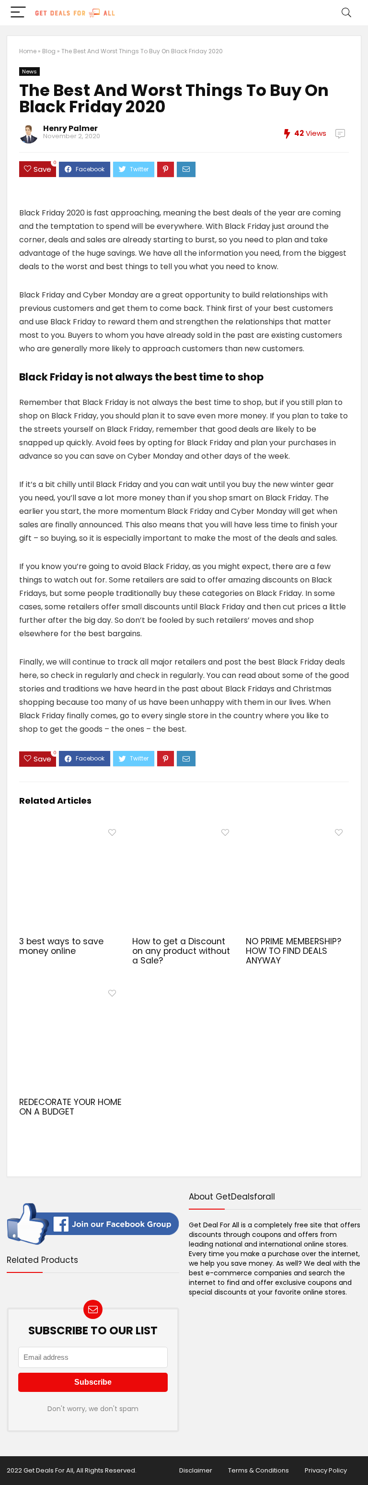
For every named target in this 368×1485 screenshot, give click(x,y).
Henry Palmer (70, 128)
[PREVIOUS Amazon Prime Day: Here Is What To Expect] (9, 1461)
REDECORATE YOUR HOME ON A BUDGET (70, 1106)
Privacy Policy (326, 1470)
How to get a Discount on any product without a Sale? (181, 951)
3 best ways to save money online (61, 946)
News (29, 71)
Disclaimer (195, 1470)
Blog (49, 51)
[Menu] (18, 12)
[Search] (346, 12)
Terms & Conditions (258, 1470)
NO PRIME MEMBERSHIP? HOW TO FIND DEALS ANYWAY (293, 951)
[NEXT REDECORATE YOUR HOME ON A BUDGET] (358, 1461)
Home (27, 51)
